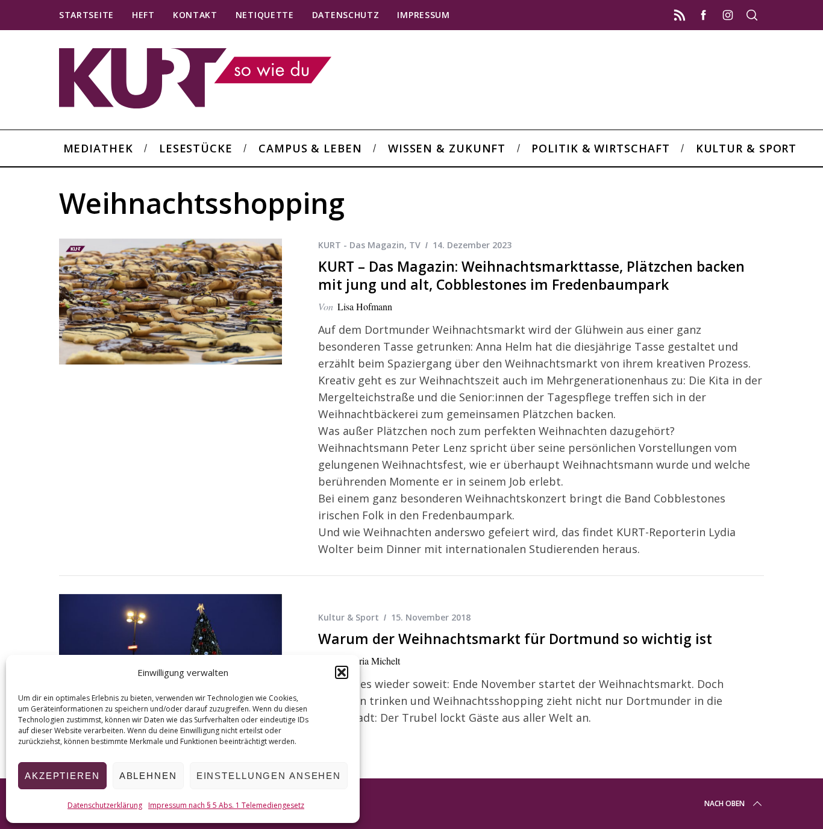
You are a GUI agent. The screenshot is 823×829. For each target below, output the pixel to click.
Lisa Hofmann (364, 306)
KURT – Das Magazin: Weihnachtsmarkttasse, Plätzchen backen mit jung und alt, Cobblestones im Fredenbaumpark (531, 275)
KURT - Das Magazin (361, 245)
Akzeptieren (62, 776)
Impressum (423, 14)
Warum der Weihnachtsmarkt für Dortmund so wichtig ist (515, 639)
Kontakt (195, 14)
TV (415, 245)
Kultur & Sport (348, 617)
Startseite (86, 14)
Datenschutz (346, 14)
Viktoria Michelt (368, 660)
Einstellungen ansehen (268, 776)
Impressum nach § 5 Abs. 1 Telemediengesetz (226, 805)
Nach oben (724, 803)
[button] (342, 672)
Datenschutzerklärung (104, 805)
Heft (143, 14)
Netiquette (265, 14)
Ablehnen (148, 776)
